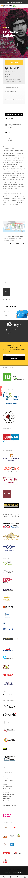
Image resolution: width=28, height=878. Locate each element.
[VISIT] (10, 876)
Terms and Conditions (18, 872)
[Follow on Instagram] (7, 330)
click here (19, 2)
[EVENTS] (3, 876)
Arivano (17, 871)
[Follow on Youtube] (12, 330)
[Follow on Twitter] (9, 330)
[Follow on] (15, 330)
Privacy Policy (8, 872)
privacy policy (21, 361)
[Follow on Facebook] (4, 330)
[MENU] (24, 876)
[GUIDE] (17, 876)
